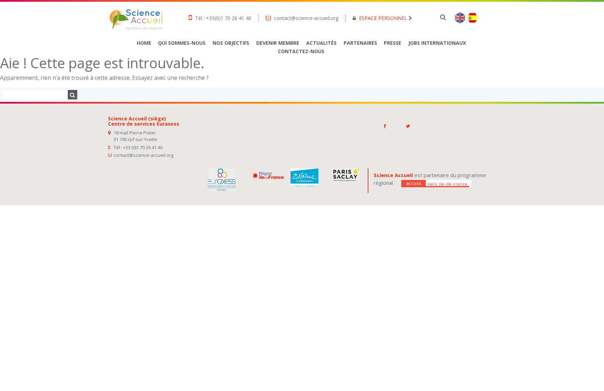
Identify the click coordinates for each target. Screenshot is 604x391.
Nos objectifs (231, 43)
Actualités (321, 43)
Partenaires (360, 43)
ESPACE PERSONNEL (383, 18)
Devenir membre (277, 43)
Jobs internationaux (437, 43)
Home (144, 43)
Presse (392, 43)
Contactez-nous (301, 51)
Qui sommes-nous (182, 43)
